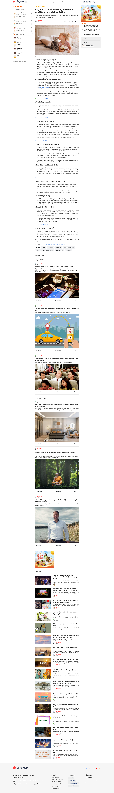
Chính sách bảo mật (24, 63)
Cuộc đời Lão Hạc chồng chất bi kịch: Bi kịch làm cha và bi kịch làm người (66, 682)
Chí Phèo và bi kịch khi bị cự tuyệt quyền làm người (65, 671)
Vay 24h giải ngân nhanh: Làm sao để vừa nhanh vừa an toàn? (92, 30)
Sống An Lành (55, 785)
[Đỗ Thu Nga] (36, 449)
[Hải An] (54, 596)
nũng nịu (76, 220)
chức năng (51, 247)
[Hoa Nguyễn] (36, 402)
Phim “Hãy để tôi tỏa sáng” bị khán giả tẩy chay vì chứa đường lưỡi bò (66, 601)
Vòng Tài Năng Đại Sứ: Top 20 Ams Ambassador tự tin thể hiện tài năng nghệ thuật (65, 577)
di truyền (38, 250)
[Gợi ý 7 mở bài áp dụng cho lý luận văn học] (43, 743)
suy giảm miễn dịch (44, 87)
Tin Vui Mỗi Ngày (55, 777)
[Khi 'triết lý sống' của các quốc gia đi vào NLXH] (43, 754)
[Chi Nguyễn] (36, 497)
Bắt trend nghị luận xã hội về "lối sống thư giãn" (65, 625)
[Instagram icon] (89, 768)
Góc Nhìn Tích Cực (56, 788)
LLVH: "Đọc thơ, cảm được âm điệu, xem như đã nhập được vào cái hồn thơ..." (66, 636)
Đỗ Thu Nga (39, 448)
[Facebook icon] (86, 768)
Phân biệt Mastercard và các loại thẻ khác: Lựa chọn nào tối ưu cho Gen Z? (92, 33)
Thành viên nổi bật (20, 34)
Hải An (57, 595)
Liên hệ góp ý (15, 61)
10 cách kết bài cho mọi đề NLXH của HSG (65, 694)
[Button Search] (26, 2)
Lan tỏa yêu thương (88, 45)
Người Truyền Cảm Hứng (57, 779)
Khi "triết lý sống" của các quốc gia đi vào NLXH (65, 751)
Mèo (44, 247)
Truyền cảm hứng (88, 42)
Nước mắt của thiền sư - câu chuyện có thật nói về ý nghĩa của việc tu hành (55, 453)
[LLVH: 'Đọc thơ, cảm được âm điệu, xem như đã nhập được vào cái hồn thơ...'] (43, 639)
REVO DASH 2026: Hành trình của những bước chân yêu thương (91, 26)
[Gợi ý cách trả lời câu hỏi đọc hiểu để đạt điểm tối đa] (43, 720)
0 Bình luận (58, 300)
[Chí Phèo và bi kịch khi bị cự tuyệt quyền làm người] (43, 674)
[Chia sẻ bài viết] (84, 2)
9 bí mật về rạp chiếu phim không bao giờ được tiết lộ (53, 244)
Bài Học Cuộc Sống (56, 783)
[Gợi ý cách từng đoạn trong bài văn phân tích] (43, 732)
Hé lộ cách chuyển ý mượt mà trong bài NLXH (65, 648)
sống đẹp (68, 250)
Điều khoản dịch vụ (90, 777)
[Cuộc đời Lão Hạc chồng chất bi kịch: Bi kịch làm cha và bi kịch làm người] (43, 686)
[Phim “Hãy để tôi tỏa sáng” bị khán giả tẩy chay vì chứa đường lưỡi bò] (43, 604)
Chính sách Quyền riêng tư (92, 780)
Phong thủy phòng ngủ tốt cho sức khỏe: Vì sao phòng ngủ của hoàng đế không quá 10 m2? (56, 405)
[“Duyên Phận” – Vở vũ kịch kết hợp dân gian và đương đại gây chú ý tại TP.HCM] (43, 593)
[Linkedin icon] (93, 768)
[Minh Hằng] (36, 264)
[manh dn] (54, 585)
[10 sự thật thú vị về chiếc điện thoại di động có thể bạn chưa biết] (57, 285)
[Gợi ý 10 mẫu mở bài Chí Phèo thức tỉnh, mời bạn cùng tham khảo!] (43, 616)
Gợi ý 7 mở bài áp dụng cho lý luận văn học (66, 740)
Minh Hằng (40, 20)
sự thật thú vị (60, 250)
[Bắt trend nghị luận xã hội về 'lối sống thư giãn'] (43, 628)
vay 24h (71, 778)
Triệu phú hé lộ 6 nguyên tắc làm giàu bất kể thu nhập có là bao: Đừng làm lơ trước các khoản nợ (57, 501)
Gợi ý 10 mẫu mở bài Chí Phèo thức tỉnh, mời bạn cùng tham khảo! (66, 613)
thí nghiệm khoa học (70, 247)
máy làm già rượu (73, 783)
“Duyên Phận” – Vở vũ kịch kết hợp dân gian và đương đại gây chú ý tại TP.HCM (65, 589)
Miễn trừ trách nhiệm (22, 61)
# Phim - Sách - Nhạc (40, 6)
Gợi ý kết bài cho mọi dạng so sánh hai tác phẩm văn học (65, 705)
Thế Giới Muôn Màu (56, 786)
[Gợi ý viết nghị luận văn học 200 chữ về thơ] (43, 662)
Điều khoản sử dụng (16, 63)
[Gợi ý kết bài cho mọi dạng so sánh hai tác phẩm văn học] (43, 708)
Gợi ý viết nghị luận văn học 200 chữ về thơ (66, 659)
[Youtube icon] (96, 768)
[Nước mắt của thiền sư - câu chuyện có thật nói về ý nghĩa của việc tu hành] (57, 474)
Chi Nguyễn (39, 496)
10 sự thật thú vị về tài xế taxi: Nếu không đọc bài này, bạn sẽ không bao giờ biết (57, 309)
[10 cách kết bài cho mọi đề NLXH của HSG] (43, 697)
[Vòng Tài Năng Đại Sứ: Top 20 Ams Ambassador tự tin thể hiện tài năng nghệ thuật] (43, 580)
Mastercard (72, 780)
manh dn (58, 584)
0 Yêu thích (39, 300)
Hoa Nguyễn (39, 401)
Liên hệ (87, 785)
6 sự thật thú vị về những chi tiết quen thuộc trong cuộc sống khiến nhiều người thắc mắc (56, 359)
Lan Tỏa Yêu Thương (56, 781)
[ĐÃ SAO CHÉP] (72, 21)
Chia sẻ (76, 300)
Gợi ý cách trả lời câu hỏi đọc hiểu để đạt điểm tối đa (65, 717)
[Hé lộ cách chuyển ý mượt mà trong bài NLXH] (43, 651)
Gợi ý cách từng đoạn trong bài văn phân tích (65, 728)
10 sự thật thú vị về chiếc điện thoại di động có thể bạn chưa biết (54, 267)
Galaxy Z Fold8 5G (73, 786)
